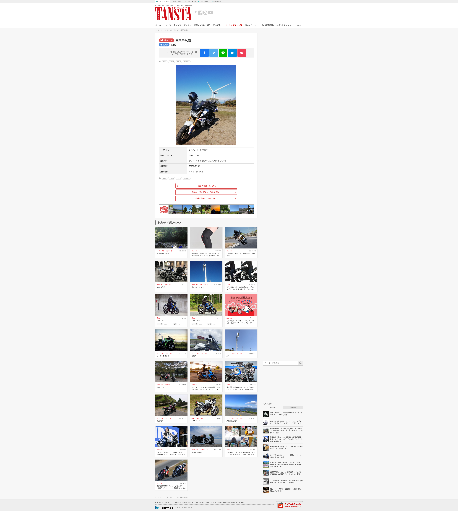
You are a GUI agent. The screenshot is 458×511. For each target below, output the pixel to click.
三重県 (179, 61)
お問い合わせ (217, 502)
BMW (164, 61)
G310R (171, 61)
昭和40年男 (217, 1)
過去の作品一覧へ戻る (207, 186)
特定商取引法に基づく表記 (234, 502)
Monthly (293, 407)
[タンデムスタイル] (173, 13)
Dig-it (179, 502)
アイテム (187, 25)
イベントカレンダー (284, 25)
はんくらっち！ (251, 25)
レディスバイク (177, 1)
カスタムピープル (190, 1)
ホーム (158, 25)
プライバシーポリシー (201, 502)
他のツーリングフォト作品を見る (205, 192)
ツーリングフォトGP (233, 25)
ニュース (167, 25)
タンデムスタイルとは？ (165, 502)
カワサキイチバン (205, 1)
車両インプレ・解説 (202, 25)
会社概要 (187, 502)
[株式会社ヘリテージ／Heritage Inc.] (164, 507)
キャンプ (177, 25)
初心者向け (217, 25)
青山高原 (187, 61)
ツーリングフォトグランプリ (170, 30)
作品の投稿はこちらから (205, 198)
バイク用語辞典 (267, 25)
